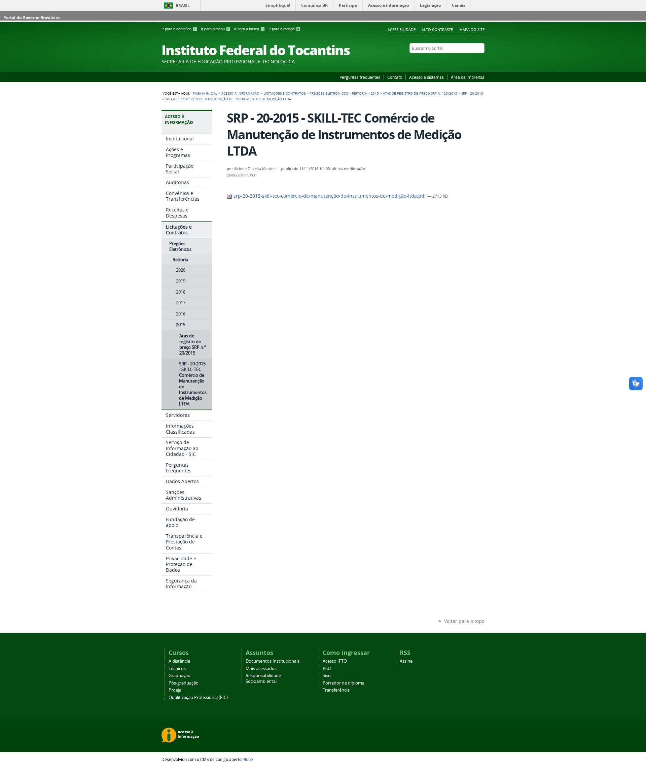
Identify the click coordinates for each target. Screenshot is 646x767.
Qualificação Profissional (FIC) (198, 697)
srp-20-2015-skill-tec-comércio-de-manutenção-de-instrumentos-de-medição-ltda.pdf (329, 196)
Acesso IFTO (335, 661)
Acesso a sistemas (426, 77)
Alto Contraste (437, 29)
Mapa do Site (472, 29)
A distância (179, 661)
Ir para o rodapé (283, 29)
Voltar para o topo (464, 621)
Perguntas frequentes (359, 77)
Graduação (179, 675)
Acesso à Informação (240, 93)
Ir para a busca (248, 29)
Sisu (327, 675)
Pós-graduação (184, 683)
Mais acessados (261, 668)
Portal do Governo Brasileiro (31, 18)
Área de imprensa (468, 77)
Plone (248, 759)
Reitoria (359, 93)
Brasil (183, 5)
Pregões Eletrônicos (329, 93)
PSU (327, 668)
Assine (406, 661)
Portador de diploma (343, 683)
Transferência (336, 690)
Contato (394, 77)
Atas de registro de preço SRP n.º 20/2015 (420, 93)
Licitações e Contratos (284, 93)
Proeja (175, 690)
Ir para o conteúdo (179, 29)
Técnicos (177, 668)
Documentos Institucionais (272, 661)
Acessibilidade (402, 29)
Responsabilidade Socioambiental (263, 678)
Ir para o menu (215, 29)
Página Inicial (205, 93)
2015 (375, 93)
